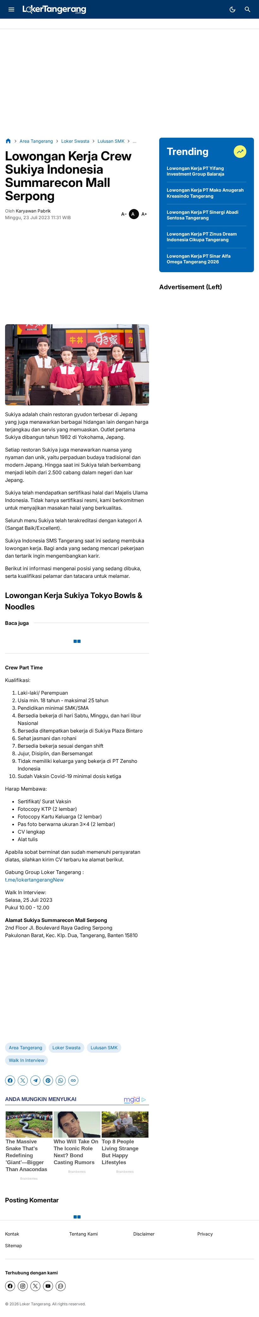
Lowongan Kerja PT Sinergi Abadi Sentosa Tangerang (202, 214)
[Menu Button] (11, 9)
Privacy (205, 1233)
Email (74, 24)
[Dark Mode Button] (232, 9)
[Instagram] (23, 1286)
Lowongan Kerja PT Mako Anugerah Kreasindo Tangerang (205, 192)
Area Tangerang (25, 1047)
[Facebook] (10, 1080)
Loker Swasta (66, 1047)
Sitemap (13, 1245)
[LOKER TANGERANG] (54, 9)
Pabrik (11, 24)
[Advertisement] (129, 83)
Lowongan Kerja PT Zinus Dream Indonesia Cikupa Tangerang (202, 236)
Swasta (31, 24)
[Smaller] (124, 214)
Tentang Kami (83, 1233)
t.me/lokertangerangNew (34, 880)
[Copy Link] (73, 1080)
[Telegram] (35, 1080)
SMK (48, 24)
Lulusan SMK (104, 1047)
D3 (61, 24)
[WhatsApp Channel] (61, 1286)
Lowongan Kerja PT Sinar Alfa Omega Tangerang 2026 (199, 258)
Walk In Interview (26, 1060)
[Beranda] (8, 141)
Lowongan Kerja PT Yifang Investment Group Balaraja (195, 171)
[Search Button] (247, 9)
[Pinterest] (48, 1080)
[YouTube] (48, 1286)
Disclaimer (143, 1233)
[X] (23, 1080)
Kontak (12, 1233)
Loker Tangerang (35, 1304)
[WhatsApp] (61, 1080)
